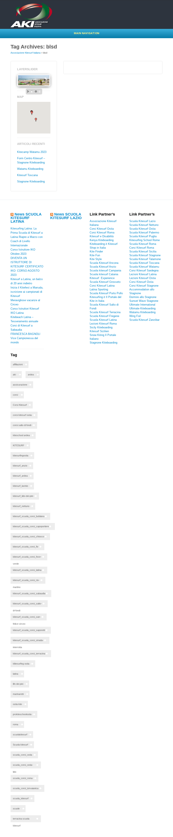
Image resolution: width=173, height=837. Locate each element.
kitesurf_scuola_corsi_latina (27, 570)
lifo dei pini (18, 684)
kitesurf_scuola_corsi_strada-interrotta (28, 641)
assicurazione (20, 384)
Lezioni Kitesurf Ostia (142, 278)
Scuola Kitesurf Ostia (142, 228)
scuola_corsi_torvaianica (25, 788)
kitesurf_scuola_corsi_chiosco (28, 536)
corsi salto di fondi (22, 425)
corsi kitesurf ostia (22, 415)
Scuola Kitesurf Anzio (103, 266)
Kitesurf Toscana (27, 175)
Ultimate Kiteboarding (142, 308)
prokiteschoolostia (22, 714)
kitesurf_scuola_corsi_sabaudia (29, 593)
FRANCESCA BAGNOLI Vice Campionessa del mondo (25, 338)
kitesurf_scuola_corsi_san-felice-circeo (27, 618)
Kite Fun (95, 255)
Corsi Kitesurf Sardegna (143, 270)
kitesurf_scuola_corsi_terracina (29, 653)
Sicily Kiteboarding (101, 327)
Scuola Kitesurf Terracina (105, 312)
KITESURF (18, 445)
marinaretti (18, 694)
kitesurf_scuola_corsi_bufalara (28, 516)
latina (15, 674)
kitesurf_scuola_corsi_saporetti (29, 630)
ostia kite (17, 704)
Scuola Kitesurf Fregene (104, 316)
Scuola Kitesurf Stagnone (145, 255)
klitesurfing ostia (21, 663)
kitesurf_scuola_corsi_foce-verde (27, 557)
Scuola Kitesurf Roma (142, 243)
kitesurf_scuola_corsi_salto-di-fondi (27, 604)
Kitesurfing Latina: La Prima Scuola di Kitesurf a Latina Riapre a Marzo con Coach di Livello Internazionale (27, 237)
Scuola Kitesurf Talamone (145, 259)
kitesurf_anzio (20, 465)
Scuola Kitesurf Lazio (142, 221)
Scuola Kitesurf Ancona (104, 262)
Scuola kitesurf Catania (104, 274)
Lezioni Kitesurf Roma (103, 323)
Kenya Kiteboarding (102, 240)
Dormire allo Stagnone (142, 297)
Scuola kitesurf (20, 744)
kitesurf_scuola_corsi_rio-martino (26, 581)
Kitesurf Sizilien (99, 331)
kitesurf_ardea (20, 475)
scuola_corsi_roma (22, 778)
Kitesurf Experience (102, 278)
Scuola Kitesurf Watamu (144, 266)
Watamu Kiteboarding (30, 168)
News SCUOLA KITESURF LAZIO (66, 216)
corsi (15, 395)
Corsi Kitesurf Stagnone (143, 285)
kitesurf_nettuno (21, 506)
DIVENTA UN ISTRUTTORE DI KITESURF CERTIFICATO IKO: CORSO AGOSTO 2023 (27, 266)
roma (15, 724)
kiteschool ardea (21, 435)
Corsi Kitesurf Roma (102, 232)
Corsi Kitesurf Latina (102, 285)
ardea (31, 374)
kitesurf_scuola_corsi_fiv (25, 546)
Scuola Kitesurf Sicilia (142, 251)
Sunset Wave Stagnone (143, 300)
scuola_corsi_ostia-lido (23, 766)
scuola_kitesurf (20, 798)
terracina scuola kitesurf (21, 819)
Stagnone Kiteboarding (31, 181)
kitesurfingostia (20, 455)
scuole (16, 808)
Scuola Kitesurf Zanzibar (144, 319)
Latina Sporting (99, 289)
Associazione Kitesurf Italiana (26, 52)
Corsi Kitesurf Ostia (102, 228)
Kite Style (96, 259)
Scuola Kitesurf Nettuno (143, 224)
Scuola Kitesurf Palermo (144, 232)
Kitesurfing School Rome (144, 240)
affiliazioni (18, 364)
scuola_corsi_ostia (22, 754)
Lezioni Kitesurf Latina (143, 274)
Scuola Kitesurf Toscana (144, 262)
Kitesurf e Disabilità (102, 236)
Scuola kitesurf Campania (105, 270)
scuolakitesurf (20, 734)
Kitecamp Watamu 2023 (31, 152)
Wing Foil (135, 316)
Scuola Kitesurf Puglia (143, 236)
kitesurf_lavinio (20, 486)
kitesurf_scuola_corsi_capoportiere (31, 526)
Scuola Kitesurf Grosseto (105, 281)
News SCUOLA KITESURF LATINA (26, 218)
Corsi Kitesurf (20, 405)
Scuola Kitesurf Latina (103, 319)
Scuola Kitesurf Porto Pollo (106, 293)
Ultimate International (142, 304)
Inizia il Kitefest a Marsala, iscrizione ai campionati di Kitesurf (27, 292)
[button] (36, 119)
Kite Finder (96, 251)
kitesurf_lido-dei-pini (23, 496)
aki (14, 374)
